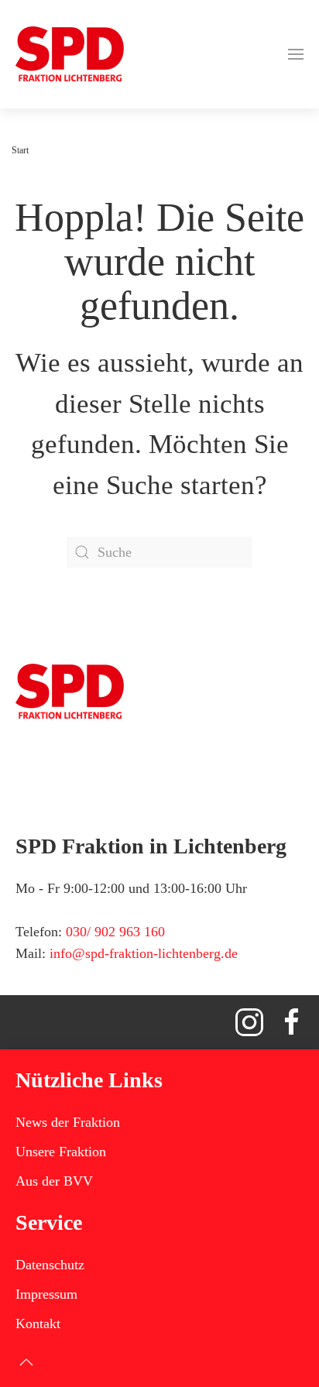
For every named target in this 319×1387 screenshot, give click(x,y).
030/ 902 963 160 (115, 931)
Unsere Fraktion (60, 1151)
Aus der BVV (54, 1181)
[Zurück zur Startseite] (69, 54)
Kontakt (37, 1323)
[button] (296, 54)
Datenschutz (49, 1264)
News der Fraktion (67, 1122)
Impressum (46, 1294)
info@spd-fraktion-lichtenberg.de (144, 953)
